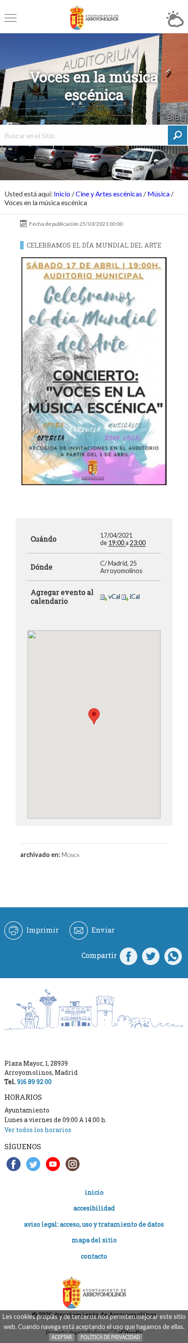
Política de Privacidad (110, 1337)
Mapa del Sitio (94, 1240)
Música (158, 193)
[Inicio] (94, 17)
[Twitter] (151, 955)
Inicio (62, 193)
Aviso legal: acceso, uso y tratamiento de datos (94, 1224)
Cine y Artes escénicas (109, 193)
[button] (10, 17)
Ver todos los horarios (37, 1130)
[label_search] (177, 135)
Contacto (94, 1256)
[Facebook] (128, 955)
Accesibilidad (94, 1208)
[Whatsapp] (173, 955)
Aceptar (62, 1337)
